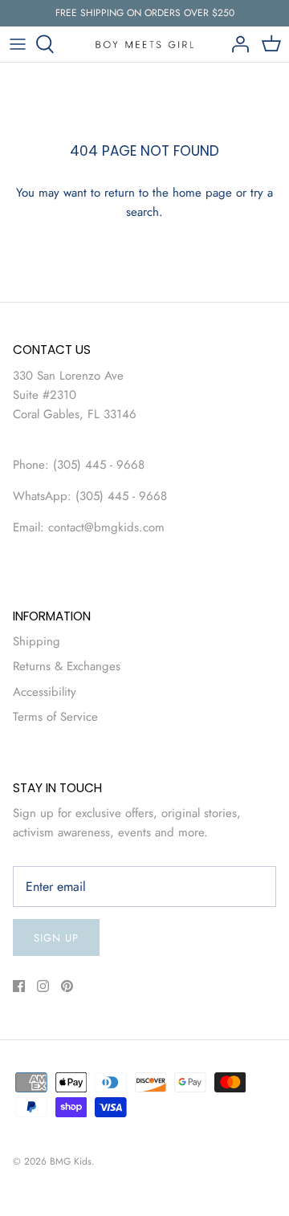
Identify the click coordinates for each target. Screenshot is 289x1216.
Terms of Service (55, 717)
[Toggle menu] (17, 44)
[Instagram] (43, 986)
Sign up (56, 938)
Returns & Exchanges (66, 666)
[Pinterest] (67, 986)
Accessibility (44, 692)
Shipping (36, 641)
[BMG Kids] (145, 43)
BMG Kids (71, 1161)
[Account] (236, 44)
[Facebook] (19, 986)
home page (202, 192)
